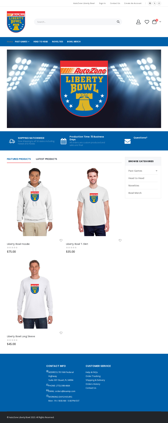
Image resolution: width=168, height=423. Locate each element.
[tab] (19, 159)
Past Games (135, 170)
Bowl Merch (135, 192)
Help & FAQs (92, 372)
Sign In (102, 3)
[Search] (118, 22)
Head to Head (136, 178)
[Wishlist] (147, 22)
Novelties (133, 185)
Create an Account (133, 3)
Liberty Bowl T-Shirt (77, 243)
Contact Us (115, 3)
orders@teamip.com (65, 391)
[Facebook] (150, 3)
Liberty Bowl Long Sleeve (21, 336)
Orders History (93, 383)
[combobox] (78, 22)
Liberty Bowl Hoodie (18, 243)
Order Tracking (93, 376)
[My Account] (138, 22)
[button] (61, 240)
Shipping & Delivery (95, 380)
